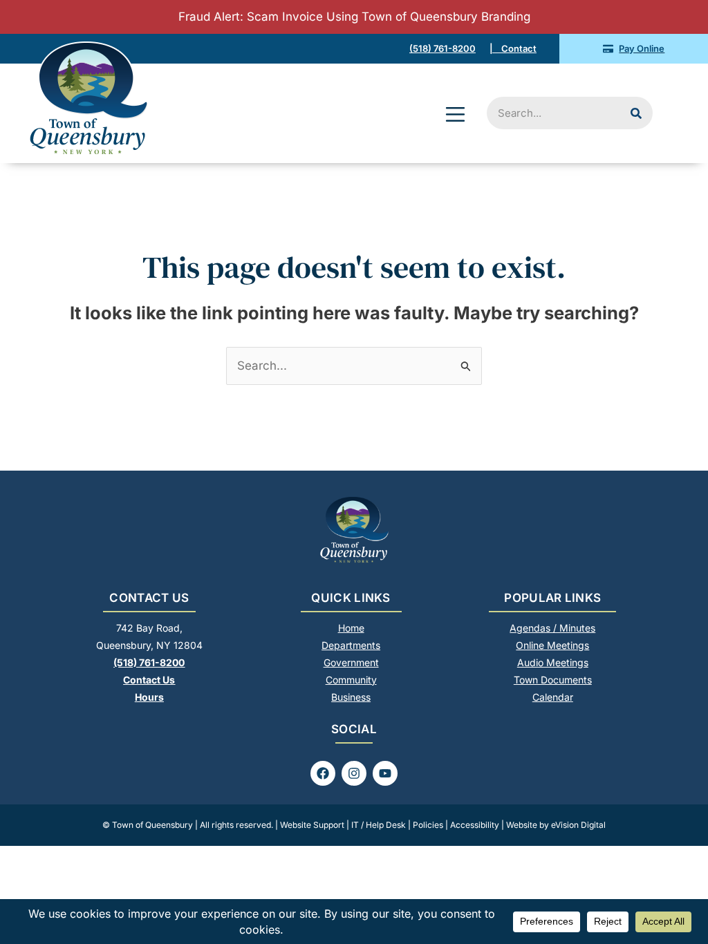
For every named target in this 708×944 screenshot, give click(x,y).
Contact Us (149, 680)
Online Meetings (552, 645)
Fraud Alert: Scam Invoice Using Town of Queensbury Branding (354, 16)
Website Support (312, 825)
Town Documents (553, 680)
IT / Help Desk (378, 825)
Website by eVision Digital (556, 825)
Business (351, 697)
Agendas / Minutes (552, 628)
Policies (428, 825)
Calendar (552, 697)
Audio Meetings (552, 662)
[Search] (636, 113)
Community (351, 680)
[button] (455, 116)
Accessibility (474, 825)
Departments (351, 645)
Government (351, 662)
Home (351, 628)
